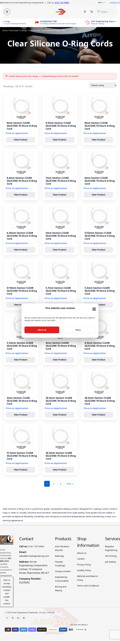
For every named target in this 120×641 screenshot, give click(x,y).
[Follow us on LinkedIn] (18, 617)
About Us (81, 552)
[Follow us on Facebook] (12, 617)
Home (5, 30)
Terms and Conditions (88, 585)
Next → (70, 483)
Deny (78, 330)
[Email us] (23, 617)
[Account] (85, 11)
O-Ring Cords (34, 30)
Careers (81, 558)
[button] (94, 309)
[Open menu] (7, 11)
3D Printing (111, 555)
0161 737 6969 (62, 2)
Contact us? (115, 2)
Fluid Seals (13, 30)
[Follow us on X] (7, 617)
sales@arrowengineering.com (34, 555)
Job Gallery (110, 561)
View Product (20, 139)
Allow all (42, 330)
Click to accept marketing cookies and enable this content (6, 592)
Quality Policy (84, 570)
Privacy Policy (84, 564)
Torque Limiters (63, 571)
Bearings (59, 555)
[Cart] (91, 11)
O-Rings (23, 30)
